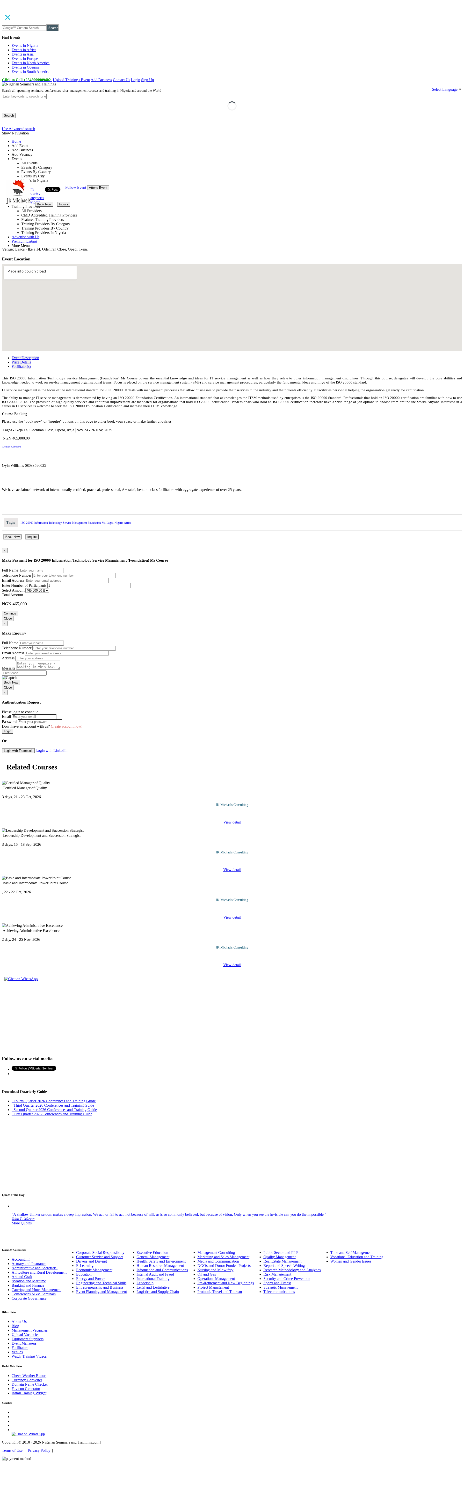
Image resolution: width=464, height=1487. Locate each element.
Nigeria (119, 522)
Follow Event (75, 187)
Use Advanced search (18, 129)
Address (8, 658)
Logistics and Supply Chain (158, 1292)
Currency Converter (27, 1380)
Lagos (110, 522)
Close (8, 618)
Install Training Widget (29, 1393)
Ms (104, 522)
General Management (153, 1257)
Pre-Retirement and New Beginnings (225, 1283)
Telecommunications (279, 1292)
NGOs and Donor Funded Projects (224, 1266)
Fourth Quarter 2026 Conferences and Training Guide (54, 1101)
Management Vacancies (30, 1330)
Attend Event (98, 187)
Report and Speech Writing (284, 1266)
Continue (10, 613)
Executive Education (152, 1252)
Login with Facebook (18, 751)
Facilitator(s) (21, 366)
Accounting (20, 1259)
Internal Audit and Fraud (155, 1274)
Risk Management (277, 1274)
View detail (232, 822)
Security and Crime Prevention (286, 1279)
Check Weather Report (29, 1376)
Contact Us (121, 80)
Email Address (13, 580)
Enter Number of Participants (24, 585)
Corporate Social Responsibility (100, 1252)
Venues (17, 1352)
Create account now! (66, 726)
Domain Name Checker (30, 1384)
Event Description (25, 358)
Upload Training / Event (71, 80)
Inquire (63, 204)
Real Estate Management (282, 1261)
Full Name (10, 570)
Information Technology (48, 522)
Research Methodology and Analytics (292, 1270)
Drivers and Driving (91, 1261)
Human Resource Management (160, 1266)
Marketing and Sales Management (223, 1257)
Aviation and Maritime (29, 1281)
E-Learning (85, 1266)
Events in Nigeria (25, 45)
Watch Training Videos (29, 1356)
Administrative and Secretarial (35, 1268)
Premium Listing (24, 241)
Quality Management (279, 1257)
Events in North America (31, 63)
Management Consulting (216, 1252)
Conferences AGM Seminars (34, 1294)
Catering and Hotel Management (36, 1290)
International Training (153, 1279)
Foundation (94, 522)
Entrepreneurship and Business (99, 1287)
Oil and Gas (206, 1274)
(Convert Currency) (11, 446)
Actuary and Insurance (29, 1264)
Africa (127, 522)
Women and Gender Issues (350, 1261)
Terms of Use (12, 1450)
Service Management (75, 522)
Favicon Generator (26, 1389)
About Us (19, 1321)
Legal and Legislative (153, 1287)
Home (16, 141)
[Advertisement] (232, 1018)
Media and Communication (218, 1261)
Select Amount (13, 590)
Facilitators (20, 1348)
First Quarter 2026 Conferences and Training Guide (52, 1114)
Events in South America (31, 72)
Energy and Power (90, 1279)
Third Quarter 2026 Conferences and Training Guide (53, 1105)
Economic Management (94, 1270)
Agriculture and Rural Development (39, 1272)
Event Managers (24, 1343)
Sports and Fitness (277, 1283)
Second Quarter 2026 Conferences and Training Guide (54, 1110)
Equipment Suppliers (28, 1339)
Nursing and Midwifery (215, 1270)
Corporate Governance (29, 1298)
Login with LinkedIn (51, 750)
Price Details (21, 362)
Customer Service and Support (99, 1257)
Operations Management (216, 1279)
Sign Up (147, 80)
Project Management (213, 1287)
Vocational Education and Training (356, 1257)
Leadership (145, 1283)
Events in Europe (25, 58)
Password (9, 721)
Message (8, 668)
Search (53, 28)
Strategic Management (280, 1287)
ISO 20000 (27, 522)
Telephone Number (16, 575)
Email (6, 716)
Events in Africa (24, 50)
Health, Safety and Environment (161, 1261)
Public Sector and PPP (280, 1252)
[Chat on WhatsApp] (21, 979)
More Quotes (22, 1223)
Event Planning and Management (101, 1292)
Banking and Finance (28, 1285)
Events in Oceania (25, 67)
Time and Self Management (351, 1252)
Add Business (101, 80)
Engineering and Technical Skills (101, 1283)
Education (84, 1274)
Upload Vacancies (25, 1335)
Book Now (44, 204)
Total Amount (12, 595)
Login (135, 80)
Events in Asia (23, 54)
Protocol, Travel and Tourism (219, 1292)
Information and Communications (162, 1270)
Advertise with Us (25, 237)
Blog (15, 1326)
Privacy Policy (39, 1450)
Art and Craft (22, 1277)
